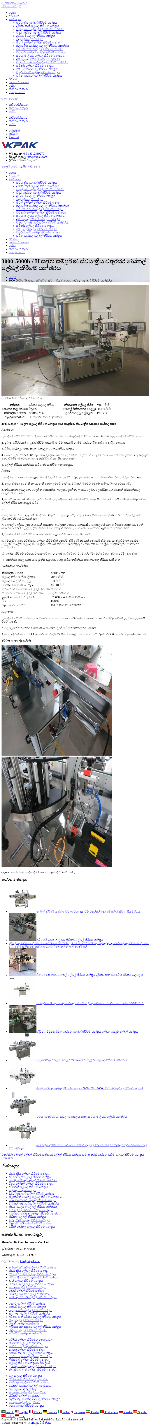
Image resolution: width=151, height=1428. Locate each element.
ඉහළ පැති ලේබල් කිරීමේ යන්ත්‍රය (36, 69)
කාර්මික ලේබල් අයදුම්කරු (25, 1343)
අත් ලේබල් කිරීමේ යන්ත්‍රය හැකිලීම (38, 59)
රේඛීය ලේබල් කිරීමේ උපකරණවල (31, 1339)
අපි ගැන (14, 16)
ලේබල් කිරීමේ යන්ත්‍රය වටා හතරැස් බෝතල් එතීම (84, 1154)
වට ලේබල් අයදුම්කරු (22, 1389)
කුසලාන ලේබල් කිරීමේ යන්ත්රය (29, 1313)
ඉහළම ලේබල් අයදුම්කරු (24, 1402)
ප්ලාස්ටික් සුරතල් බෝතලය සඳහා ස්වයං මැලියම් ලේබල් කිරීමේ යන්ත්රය (81, 1060)
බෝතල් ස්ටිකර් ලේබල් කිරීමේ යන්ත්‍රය (33, 1297)
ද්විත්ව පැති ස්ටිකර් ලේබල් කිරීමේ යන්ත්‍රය (35, 1316)
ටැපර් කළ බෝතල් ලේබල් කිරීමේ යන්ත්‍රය (34, 1399)
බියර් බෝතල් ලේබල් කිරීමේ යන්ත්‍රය (31, 1284)
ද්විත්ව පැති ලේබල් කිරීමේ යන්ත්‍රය (37, 25)
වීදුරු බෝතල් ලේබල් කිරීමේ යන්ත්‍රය (38, 32)
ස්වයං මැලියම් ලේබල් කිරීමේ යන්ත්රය (40, 55)
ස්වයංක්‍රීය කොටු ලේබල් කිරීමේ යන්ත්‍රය (33, 1277)
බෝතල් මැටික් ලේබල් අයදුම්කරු (29, 1294)
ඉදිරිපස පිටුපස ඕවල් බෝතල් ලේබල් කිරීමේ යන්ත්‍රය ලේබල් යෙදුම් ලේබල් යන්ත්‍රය (87, 1031)
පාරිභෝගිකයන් (19, 82)
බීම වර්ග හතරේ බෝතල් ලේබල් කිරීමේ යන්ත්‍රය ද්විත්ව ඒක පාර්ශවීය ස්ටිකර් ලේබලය (89, 974)
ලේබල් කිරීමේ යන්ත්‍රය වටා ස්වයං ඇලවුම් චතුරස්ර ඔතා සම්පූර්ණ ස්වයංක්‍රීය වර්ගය (88, 911)
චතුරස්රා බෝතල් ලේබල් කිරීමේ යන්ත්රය (42, 62)
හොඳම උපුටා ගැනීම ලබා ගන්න (21, 166)
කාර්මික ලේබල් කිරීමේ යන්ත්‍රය (28, 1346)
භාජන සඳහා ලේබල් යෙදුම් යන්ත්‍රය (30, 1356)
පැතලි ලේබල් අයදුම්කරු (24, 1323)
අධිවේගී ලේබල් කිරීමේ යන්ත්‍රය (35, 35)
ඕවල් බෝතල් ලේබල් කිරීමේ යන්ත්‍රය (39, 42)
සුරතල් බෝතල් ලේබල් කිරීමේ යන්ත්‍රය (32, 1366)
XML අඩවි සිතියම (39, 1422)
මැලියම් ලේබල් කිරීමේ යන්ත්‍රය (28, 1330)
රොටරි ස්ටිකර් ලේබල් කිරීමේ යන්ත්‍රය (39, 49)
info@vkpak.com (37, 156)
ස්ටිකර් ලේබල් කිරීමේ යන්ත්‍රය (35, 65)
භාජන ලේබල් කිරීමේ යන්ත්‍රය (27, 1349)
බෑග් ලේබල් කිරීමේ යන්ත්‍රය (26, 1280)
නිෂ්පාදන (15, 19)
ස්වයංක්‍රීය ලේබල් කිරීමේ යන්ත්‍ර (28, 1270)
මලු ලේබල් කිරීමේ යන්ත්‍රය (25, 1375)
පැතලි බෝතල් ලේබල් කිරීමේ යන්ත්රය (40, 29)
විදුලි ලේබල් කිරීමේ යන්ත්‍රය (26, 1320)
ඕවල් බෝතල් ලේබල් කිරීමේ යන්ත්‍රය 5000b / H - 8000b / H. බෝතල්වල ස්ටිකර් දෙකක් (89, 1088)
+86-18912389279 (33, 153)
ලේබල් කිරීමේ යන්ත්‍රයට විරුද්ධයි (29, 1362)
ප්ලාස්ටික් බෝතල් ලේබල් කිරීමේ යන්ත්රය (42, 45)
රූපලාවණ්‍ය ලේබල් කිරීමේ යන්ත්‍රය (30, 1310)
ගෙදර (12, 12)
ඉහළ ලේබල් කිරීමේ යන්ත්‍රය (26, 1405)
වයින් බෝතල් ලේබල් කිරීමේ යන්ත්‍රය (39, 75)
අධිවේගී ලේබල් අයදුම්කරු (25, 1333)
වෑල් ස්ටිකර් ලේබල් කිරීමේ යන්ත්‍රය (38, 72)
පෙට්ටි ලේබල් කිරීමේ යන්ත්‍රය (27, 1306)
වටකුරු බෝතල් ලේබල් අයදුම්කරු (30, 1385)
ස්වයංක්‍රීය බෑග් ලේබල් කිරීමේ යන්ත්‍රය (32, 1274)
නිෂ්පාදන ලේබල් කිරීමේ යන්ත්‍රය (29, 1382)
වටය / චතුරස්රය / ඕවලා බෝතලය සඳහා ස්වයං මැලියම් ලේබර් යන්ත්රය (81, 1116)
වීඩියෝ (13, 79)
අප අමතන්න (17, 92)
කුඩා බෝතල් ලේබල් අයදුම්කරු (28, 1392)
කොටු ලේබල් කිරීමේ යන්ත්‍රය (27, 1303)
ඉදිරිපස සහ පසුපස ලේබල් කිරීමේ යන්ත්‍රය (35, 1326)
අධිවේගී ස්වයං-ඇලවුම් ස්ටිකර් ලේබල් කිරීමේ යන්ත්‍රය (69, 939)
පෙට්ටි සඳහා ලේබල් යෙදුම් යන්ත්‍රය (31, 1352)
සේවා (12, 85)
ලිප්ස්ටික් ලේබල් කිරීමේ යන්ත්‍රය (29, 1359)
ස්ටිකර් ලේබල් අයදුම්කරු (24, 1395)
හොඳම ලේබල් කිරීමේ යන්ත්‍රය (27, 1287)
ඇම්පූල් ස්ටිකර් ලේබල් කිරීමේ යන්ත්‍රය (32, 1267)
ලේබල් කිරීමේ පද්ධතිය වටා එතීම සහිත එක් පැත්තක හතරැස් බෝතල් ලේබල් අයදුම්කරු (79, 945)
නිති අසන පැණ (18, 88)
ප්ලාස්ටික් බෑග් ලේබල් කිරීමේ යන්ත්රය (33, 1369)
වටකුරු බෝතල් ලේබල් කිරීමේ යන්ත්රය (41, 52)
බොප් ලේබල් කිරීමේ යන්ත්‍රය (27, 1290)
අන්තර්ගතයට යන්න (14, 3)
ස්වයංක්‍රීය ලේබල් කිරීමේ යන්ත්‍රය (36, 22)
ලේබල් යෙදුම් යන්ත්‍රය (29, 39)
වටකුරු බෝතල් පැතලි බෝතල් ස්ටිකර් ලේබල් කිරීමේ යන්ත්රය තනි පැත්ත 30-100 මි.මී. (90, 1003)
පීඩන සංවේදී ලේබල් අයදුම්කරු (28, 1379)
